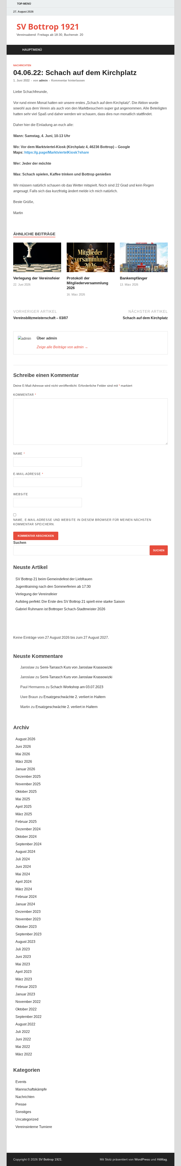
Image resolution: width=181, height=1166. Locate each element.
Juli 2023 (22, 949)
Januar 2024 (25, 904)
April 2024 (23, 881)
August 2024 (25, 851)
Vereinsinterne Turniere (33, 1127)
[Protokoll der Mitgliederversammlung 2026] (91, 259)
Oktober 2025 (26, 791)
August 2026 (25, 739)
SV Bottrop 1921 (48, 26)
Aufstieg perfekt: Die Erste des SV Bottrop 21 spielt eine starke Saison (70, 601)
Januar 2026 (25, 769)
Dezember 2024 (28, 829)
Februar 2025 (26, 821)
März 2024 (23, 889)
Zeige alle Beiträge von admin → (62, 347)
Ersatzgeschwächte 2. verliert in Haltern (74, 697)
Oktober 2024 (26, 836)
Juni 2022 (23, 1039)
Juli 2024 (22, 859)
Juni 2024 (23, 866)
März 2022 (23, 1054)
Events (20, 1082)
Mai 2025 (22, 799)
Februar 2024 (26, 897)
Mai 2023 (22, 964)
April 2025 (23, 806)
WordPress (142, 1159)
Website (20, 494)
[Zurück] (28, 626)
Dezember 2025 (28, 776)
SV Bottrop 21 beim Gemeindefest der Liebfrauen (53, 579)
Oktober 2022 (26, 1009)
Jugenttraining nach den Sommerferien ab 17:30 (53, 586)
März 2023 (23, 979)
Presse (20, 1104)
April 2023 (23, 972)
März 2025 (23, 814)
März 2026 (23, 761)
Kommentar (24, 394)
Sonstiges (23, 1112)
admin (43, 80)
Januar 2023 (25, 994)
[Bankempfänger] (144, 259)
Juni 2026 (23, 746)
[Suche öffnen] (163, 50)
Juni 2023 (23, 957)
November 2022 (28, 1002)
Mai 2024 (22, 874)
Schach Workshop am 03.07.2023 (76, 687)
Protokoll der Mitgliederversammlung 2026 (87, 283)
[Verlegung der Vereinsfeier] (37, 259)
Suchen (19, 542)
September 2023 (28, 934)
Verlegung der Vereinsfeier (36, 278)
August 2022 (25, 1024)
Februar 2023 (26, 987)
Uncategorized (26, 1119)
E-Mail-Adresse (28, 474)
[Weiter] (152, 626)
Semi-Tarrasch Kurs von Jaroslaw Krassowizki (76, 667)
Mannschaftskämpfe (31, 1089)
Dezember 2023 (28, 912)
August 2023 (25, 942)
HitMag (162, 1159)
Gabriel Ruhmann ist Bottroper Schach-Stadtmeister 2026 (60, 609)
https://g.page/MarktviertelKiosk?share (56, 152)
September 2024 (28, 844)
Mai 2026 (22, 754)
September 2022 (28, 1017)
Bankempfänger (133, 278)
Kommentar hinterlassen (68, 80)
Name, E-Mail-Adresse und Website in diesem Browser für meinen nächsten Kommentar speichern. (82, 522)
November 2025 (28, 784)
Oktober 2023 (26, 927)
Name (19, 453)
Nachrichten (22, 65)
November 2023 (28, 919)
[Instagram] (165, 11)
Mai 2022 (22, 1047)
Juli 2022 (22, 1032)
